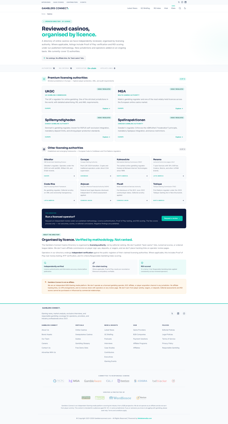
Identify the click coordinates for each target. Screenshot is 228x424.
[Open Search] (180, 8)
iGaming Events (110, 361)
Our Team (45, 339)
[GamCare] (123, 381)
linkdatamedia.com (145, 418)
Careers (45, 343)
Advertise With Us (49, 352)
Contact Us (46, 348)
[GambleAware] (92, 381)
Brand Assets (47, 334)
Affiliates (136, 348)
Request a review (172, 218)
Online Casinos (81, 330)
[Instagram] (182, 2)
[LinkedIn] (185, 2)
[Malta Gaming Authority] (74, 381)
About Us (45, 330)
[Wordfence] (120, 397)
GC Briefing (145, 8)
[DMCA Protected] (99, 397)
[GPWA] (86, 397)
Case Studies (58, 2)
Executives (108, 357)
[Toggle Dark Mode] (185, 8)
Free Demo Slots (81, 348)
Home (43, 14)
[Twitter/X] (179, 2)
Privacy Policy (167, 343)
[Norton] (141, 398)
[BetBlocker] (159, 380)
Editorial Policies (168, 330)
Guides (78, 339)
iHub (166, 8)
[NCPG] (58, 381)
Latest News (132, 8)
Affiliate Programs (140, 343)
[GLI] (109, 381)
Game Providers (139, 330)
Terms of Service (168, 339)
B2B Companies (139, 334)
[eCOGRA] (140, 380)
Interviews (46, 2)
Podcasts (108, 339)
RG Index (157, 8)
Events (83, 2)
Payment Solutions (140, 339)
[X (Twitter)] (172, 313)
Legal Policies (167, 334)
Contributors (72, 2)
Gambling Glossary (82, 343)
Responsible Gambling (170, 348)
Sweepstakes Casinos (83, 334)
